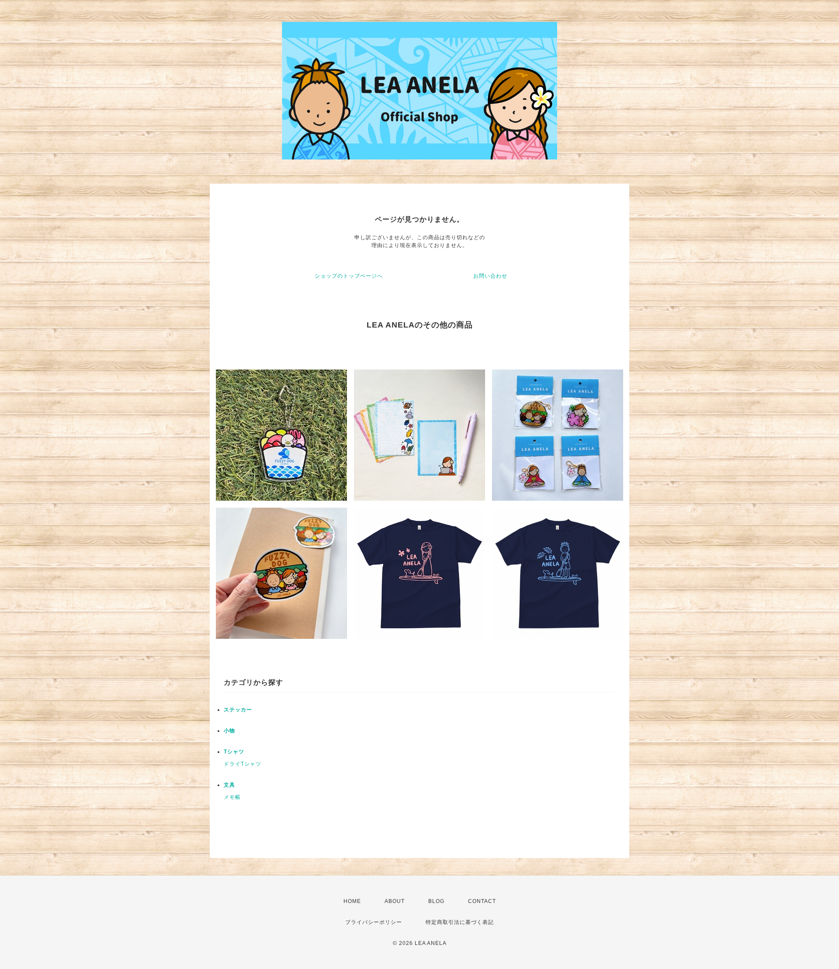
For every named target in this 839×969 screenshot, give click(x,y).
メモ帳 (232, 797)
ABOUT (395, 901)
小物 (229, 731)
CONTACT (482, 901)
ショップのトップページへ (349, 276)
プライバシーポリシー (373, 922)
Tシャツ (234, 752)
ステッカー (238, 710)
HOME (352, 901)
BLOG (436, 901)
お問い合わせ (490, 276)
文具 (229, 785)
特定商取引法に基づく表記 (460, 922)
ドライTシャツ (242, 764)
